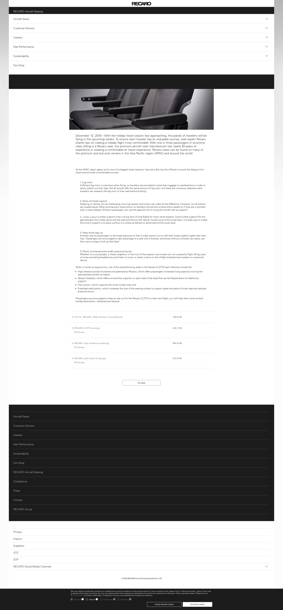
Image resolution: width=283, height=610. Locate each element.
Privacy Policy (78, 595)
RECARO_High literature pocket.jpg (91, 343)
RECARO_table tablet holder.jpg (90, 358)
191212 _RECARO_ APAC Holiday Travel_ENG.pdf (98, 317)
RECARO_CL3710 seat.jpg (86, 328)
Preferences (108, 599)
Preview (81, 332)
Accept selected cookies (164, 604)
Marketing (125, 599)
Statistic (92, 599)
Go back (141, 382)
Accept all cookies (197, 604)
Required (77, 599)
